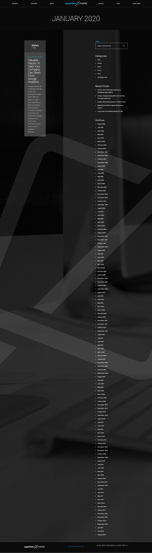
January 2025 (102, 190)
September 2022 (103, 289)
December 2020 (103, 362)
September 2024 (103, 204)
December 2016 (103, 513)
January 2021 (102, 359)
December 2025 (103, 152)
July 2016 (100, 527)
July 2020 (100, 380)
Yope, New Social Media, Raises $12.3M (110, 111)
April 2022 (101, 306)
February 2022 (102, 313)
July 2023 (100, 254)
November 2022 (103, 282)
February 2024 (102, 229)
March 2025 (101, 183)
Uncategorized (102, 77)
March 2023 (101, 268)
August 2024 (101, 208)
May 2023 (100, 261)
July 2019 (100, 422)
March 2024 (101, 226)
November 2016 (103, 517)
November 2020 (103, 366)
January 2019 (102, 443)
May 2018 (100, 471)
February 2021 (102, 355)
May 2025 (100, 176)
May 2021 (100, 345)
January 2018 (102, 478)
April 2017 (101, 499)
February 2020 (102, 398)
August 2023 (101, 250)
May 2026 (100, 134)
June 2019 (101, 426)
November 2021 (103, 324)
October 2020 (102, 369)
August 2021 (101, 334)
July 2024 (100, 211)
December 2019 (103, 405)
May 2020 (100, 387)
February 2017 (102, 506)
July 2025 (100, 169)
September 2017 (103, 485)
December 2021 (103, 320)
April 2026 (101, 138)
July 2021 (100, 338)
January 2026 (102, 148)
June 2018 (101, 468)
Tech (40, 57)
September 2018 (103, 457)
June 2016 (101, 531)
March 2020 (101, 394)
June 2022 (101, 299)
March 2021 (101, 352)
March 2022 (101, 310)
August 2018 (101, 461)
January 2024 (102, 233)
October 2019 (102, 412)
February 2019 (102, 440)
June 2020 (101, 383)
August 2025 (101, 166)
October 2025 (102, 159)
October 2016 (102, 520)
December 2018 (103, 447)
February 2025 (102, 187)
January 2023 (102, 275)
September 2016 (103, 524)
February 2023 (102, 271)
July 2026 (100, 127)
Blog (30, 57)
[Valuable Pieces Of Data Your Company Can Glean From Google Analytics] (35, 46)
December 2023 (103, 236)
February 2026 (102, 145)
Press (35, 57)
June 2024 (101, 215)
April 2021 (101, 348)
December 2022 (103, 278)
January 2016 (102, 534)
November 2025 (103, 155)
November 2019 (103, 408)
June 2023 (101, 257)
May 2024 (100, 219)
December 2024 (103, 194)
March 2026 (101, 141)
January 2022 (102, 317)
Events (100, 63)
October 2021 (102, 327)
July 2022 (100, 296)
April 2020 (101, 391)
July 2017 (100, 489)
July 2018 (100, 464)
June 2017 (101, 492)
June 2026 (101, 131)
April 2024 (101, 222)
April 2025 (101, 180)
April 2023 (101, 264)
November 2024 (103, 197)
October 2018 (102, 454)
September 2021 (103, 331)
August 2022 (101, 292)
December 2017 (103, 482)
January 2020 (102, 401)
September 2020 (103, 373)
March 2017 (101, 503)
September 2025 (103, 162)
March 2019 (101, 436)
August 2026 (101, 124)
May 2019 (100, 429)
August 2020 (101, 376)
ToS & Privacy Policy (76, 546)
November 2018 (103, 450)
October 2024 (102, 201)
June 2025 (101, 173)
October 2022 (102, 285)
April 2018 (101, 475)
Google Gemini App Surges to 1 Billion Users (112, 102)
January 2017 (102, 510)
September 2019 (103, 415)
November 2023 (103, 240)
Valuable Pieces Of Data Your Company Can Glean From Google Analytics (34, 71)
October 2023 (102, 243)
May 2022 (100, 303)
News (99, 67)
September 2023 (103, 247)
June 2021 (101, 341)
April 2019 (101, 433)
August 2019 (101, 419)
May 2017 (100, 496)
